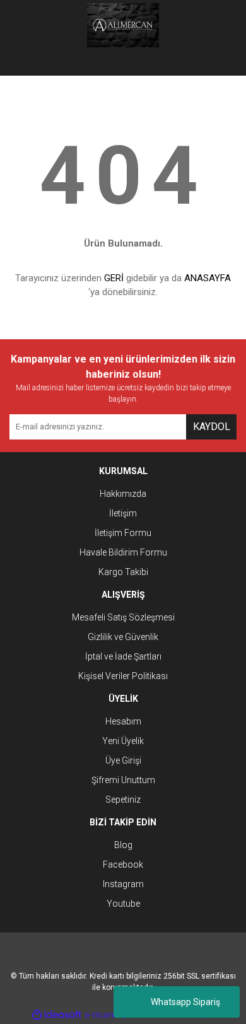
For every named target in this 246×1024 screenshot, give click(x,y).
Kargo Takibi (123, 572)
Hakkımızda (123, 494)
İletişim (123, 513)
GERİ (114, 278)
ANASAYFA (207, 278)
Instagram (123, 884)
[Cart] (218, 63)
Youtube (123, 904)
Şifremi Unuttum (123, 780)
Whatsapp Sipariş (185, 1002)
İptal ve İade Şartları (123, 656)
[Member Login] (123, 63)
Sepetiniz (123, 799)
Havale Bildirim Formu (123, 552)
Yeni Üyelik (123, 741)
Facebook (123, 864)
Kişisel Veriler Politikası (123, 676)
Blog (123, 845)
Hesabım (123, 721)
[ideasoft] (57, 1015)
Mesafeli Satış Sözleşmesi (123, 617)
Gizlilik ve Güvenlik (123, 637)
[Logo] (123, 25)
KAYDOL (211, 427)
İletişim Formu (123, 533)
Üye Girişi (123, 760)
